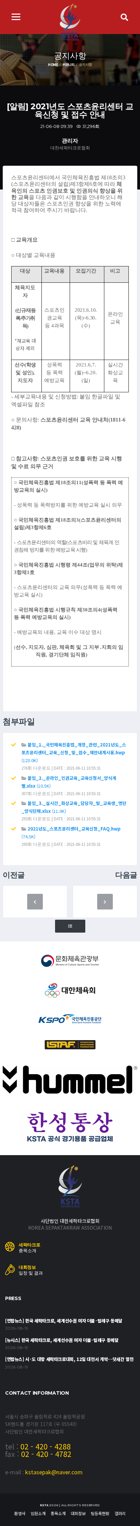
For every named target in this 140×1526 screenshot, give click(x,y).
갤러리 (120, 1513)
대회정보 (78, 1513)
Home (53, 64)
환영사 (19, 1513)
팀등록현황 (100, 1513)
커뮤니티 (68, 64)
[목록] (70, 926)
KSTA (44, 1505)
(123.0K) (73, 752)
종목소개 (58, 1513)
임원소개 (38, 1513)
